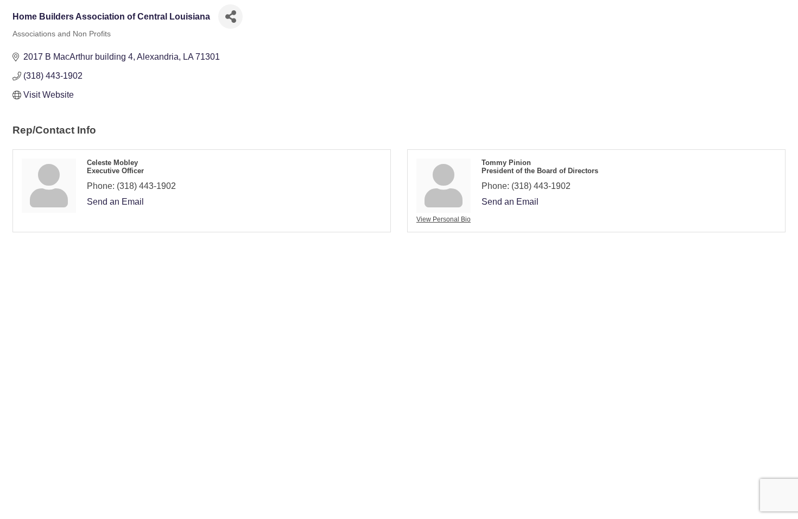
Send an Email (115, 201)
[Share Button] (230, 16)
